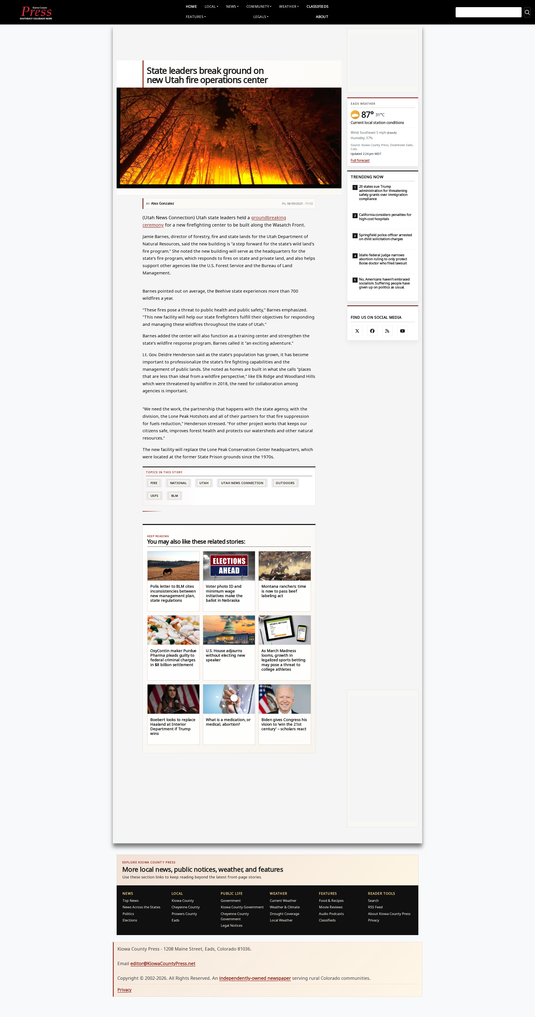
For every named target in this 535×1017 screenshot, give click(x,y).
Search (373, 900)
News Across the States (141, 907)
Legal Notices (231, 925)
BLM (174, 496)
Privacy (373, 920)
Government (231, 900)
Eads (175, 920)
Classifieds (317, 6)
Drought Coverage (284, 913)
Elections (129, 920)
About (322, 16)
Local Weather (281, 920)
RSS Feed (375, 907)
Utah (204, 483)
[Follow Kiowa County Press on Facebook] (372, 331)
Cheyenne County (186, 907)
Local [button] (210, 6)
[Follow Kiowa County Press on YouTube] (402, 331)
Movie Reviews (331, 907)
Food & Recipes (331, 900)
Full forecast (360, 160)
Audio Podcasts (331, 913)
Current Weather (283, 900)
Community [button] (257, 6)
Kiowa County (183, 900)
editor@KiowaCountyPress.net (162, 963)
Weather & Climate (285, 907)
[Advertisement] (382, 515)
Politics (128, 913)
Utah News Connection (242, 483)
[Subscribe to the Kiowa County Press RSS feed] (387, 331)
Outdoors (285, 483)
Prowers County (184, 913)
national (178, 483)
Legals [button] (259, 16)
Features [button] (194, 16)
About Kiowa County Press (389, 913)
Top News (130, 900)
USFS (154, 496)
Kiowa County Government (242, 907)
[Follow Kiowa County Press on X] (357, 331)
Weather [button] (287, 6)
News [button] (231, 6)
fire (154, 483)
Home (191, 6)
